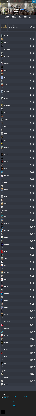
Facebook (25, 397)
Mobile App (14, 396)
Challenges (16, 11)
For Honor (16, 9)
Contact (14, 400)
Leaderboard (21, 11)
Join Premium (15, 406)
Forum (24, 11)
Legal (13, 401)
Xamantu (5, 398)
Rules (13, 397)
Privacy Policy (15, 404)
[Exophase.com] (5, 1)
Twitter (25, 396)
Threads (25, 395)
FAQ (13, 395)
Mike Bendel (6, 397)
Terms (14, 405)
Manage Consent (15, 402)
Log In (34, 1)
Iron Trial (11, 26)
